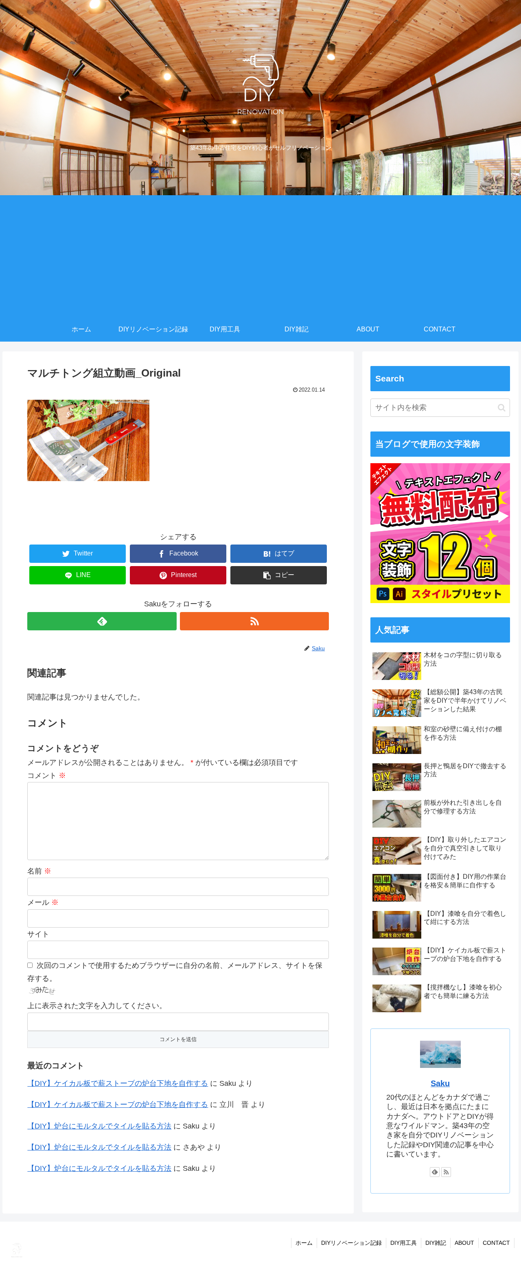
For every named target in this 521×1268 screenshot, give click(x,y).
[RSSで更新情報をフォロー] (254, 621)
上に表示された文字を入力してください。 (96, 1006)
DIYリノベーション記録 (351, 1243)
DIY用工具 (403, 1243)
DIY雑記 (435, 1243)
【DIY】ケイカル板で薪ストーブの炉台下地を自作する (117, 1083)
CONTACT (496, 1243)
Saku (440, 1083)
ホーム (304, 1243)
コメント (46, 775)
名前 (39, 871)
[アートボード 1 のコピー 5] (440, 601)
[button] (502, 407)
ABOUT (464, 1243)
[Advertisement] (260, 256)
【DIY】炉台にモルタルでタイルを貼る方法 (99, 1126)
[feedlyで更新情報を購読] (101, 621)
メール (43, 902)
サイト (38, 934)
